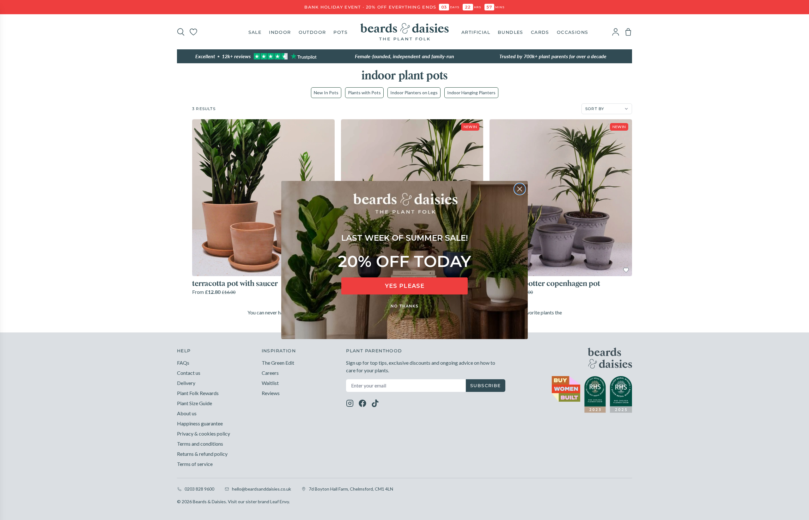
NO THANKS (404, 306)
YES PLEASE (404, 285)
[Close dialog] (519, 189)
